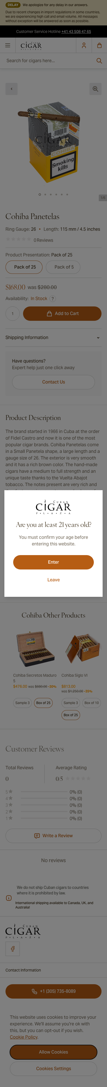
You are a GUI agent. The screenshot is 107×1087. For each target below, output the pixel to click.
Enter (53, 562)
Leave (53, 580)
